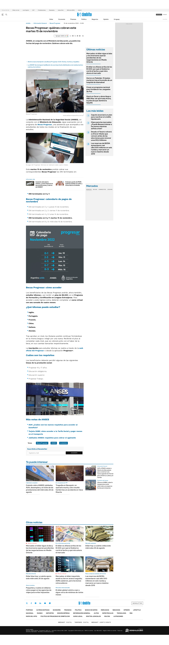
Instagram (35, 603)
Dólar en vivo (15, 10)
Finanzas (73, 19)
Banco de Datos (91, 610)
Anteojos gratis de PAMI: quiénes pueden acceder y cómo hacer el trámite (73, 183)
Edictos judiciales (93, 616)
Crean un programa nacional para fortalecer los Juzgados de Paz (98, 89)
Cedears (109, 189)
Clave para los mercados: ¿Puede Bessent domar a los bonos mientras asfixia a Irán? (101, 125)
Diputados (51, 10)
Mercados (105, 610)
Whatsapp (50, 603)
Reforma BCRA (71, 10)
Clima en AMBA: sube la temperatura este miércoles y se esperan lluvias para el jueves (105, 485)
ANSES (53, 443)
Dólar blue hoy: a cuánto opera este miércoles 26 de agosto (38, 577)
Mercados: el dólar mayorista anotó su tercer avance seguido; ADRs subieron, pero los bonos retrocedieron (69, 579)
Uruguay (117, 19)
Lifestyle (137, 610)
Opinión (106, 19)
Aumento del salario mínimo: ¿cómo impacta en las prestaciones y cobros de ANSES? (44, 184)
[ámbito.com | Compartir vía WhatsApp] (70, 36)
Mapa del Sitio (31, 616)
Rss (131, 613)
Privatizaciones (42, 10)
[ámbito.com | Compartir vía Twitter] (75, 36)
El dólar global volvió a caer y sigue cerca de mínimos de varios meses (69, 592)
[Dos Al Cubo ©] (134, 630)
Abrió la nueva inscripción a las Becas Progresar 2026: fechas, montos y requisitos (53, 62)
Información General (40, 23)
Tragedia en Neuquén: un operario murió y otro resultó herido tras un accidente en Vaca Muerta (69, 488)
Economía (61, 19)
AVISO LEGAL (78, 616)
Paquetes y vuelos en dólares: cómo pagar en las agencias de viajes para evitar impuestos (38, 590)
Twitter (27, 603)
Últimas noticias (42, 610)
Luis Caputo (26, 10)
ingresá (165, 14)
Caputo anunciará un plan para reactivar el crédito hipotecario (101, 117)
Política (83, 19)
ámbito (28, 23)
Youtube (45, 603)
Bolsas (95, 189)
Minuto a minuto (32, 543)
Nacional (29, 613)
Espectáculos (107, 613)
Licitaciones (118, 616)
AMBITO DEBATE (101, 622)
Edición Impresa (63, 613)
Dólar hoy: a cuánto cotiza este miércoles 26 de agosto (98, 547)
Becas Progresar (55, 23)
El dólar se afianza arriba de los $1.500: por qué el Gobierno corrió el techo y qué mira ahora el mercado (99, 70)
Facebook (31, 603)
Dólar (51, 19)
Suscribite (74, 452)
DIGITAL (65, 622)
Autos (96, 613)
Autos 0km (60, 10)
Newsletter (165, 19)
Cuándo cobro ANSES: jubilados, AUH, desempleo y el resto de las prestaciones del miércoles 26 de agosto (39, 488)
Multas (107, 616)
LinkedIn (40, 603)
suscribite (159, 14)
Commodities (102, 189)
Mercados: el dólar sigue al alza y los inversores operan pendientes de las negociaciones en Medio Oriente (99, 57)
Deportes (50, 613)
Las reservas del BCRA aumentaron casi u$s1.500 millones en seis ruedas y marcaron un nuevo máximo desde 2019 (101, 148)
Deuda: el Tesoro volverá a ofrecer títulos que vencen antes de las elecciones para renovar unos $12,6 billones (101, 136)
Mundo (40, 613)
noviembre (63, 443)
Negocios (95, 19)
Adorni (79, 10)
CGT (33, 10)
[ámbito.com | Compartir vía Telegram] (79, 36)
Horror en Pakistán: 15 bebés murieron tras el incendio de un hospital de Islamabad (99, 80)
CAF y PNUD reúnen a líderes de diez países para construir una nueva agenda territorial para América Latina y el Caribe (105, 472)
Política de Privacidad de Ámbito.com (55, 616)
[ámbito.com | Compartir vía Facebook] (73, 36)
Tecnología (121, 613)
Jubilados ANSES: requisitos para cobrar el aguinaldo (52, 438)
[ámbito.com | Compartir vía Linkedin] (77, 36)
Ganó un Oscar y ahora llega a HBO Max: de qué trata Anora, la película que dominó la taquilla (98, 99)
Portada (29, 610)
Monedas (89, 189)
